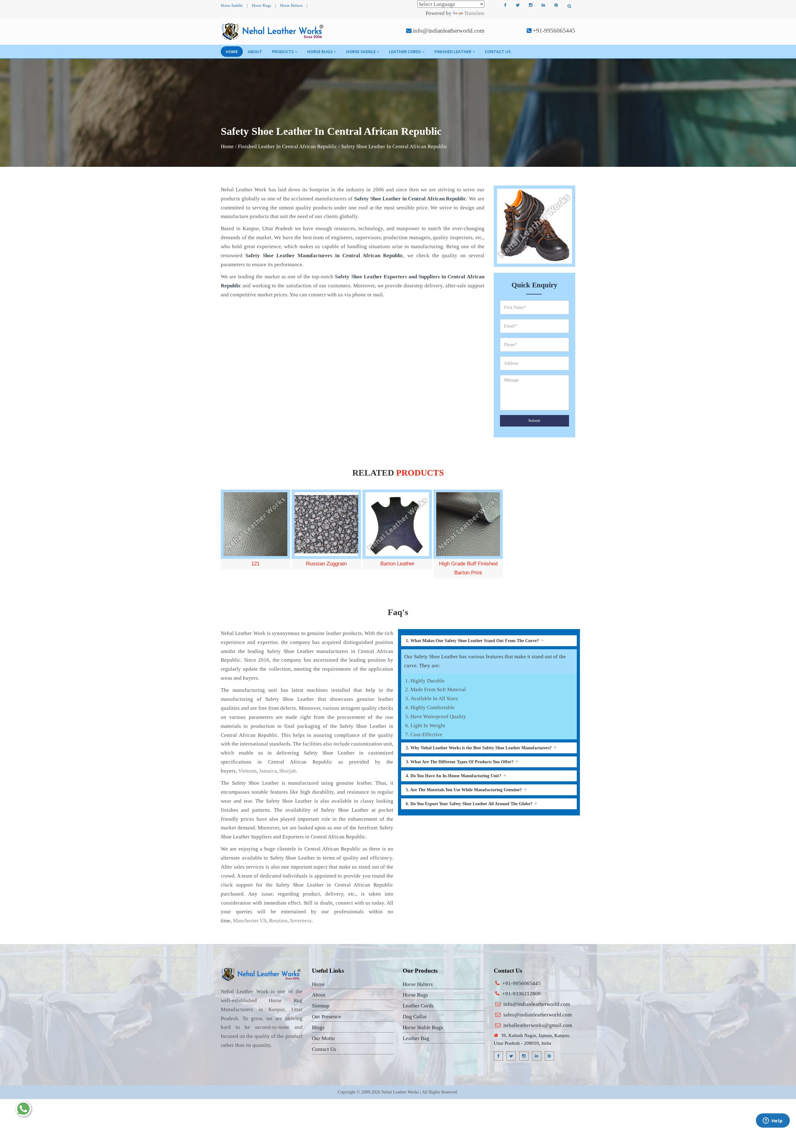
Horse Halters (291, 5)
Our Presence (326, 1017)
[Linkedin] (543, 5)
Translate (474, 13)
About (255, 51)
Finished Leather (452, 51)
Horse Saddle (232, 5)
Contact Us (498, 51)
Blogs (318, 1027)
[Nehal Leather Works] (273, 31)
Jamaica (268, 771)
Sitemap (321, 1006)
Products (283, 51)
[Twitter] (517, 5)
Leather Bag (416, 1038)
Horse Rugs (261, 5)
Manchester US (249, 921)
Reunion (278, 921)
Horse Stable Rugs (423, 1027)
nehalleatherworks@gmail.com (537, 1025)
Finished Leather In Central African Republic (287, 146)
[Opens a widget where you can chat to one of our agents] (773, 1121)
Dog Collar (415, 1017)
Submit (534, 420)
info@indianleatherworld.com (448, 30)
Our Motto (323, 1038)
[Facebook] (505, 5)
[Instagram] (530, 5)
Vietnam (247, 771)
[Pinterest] (556, 5)
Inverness (301, 921)
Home (232, 51)
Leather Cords (405, 51)
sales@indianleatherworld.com (537, 1015)
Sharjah (287, 771)
